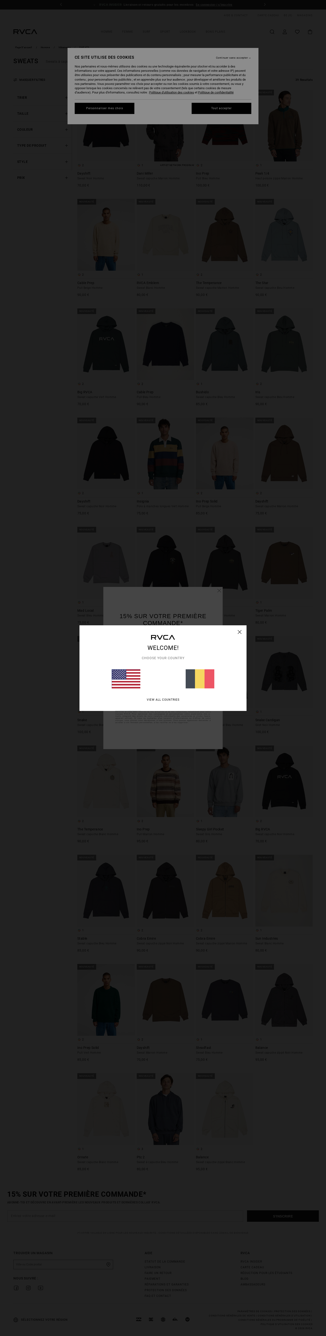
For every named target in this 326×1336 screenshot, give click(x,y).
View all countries (163, 699)
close (240, 632)
